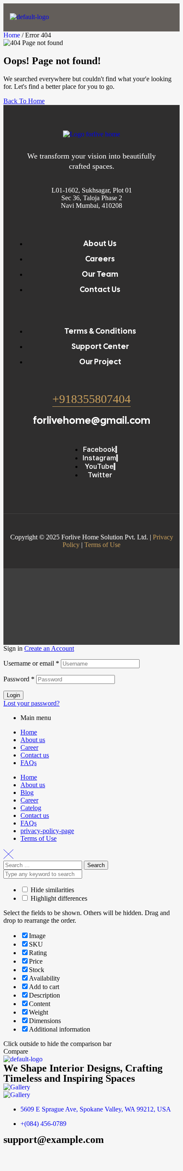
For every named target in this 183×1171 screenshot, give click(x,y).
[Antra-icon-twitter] (37, 1155)
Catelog (30, 807)
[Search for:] (43, 864)
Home (11, 35)
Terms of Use (102, 544)
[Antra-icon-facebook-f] (14, 1155)
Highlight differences (58, 898)
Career (29, 747)
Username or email (31, 663)
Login (13, 695)
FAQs (28, 762)
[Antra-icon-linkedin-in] (83, 1155)
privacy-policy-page (47, 830)
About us (32, 739)
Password (18, 679)
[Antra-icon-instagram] (60, 1155)
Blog (27, 792)
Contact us (34, 755)
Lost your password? (31, 703)
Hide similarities (51, 889)
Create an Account (49, 648)
